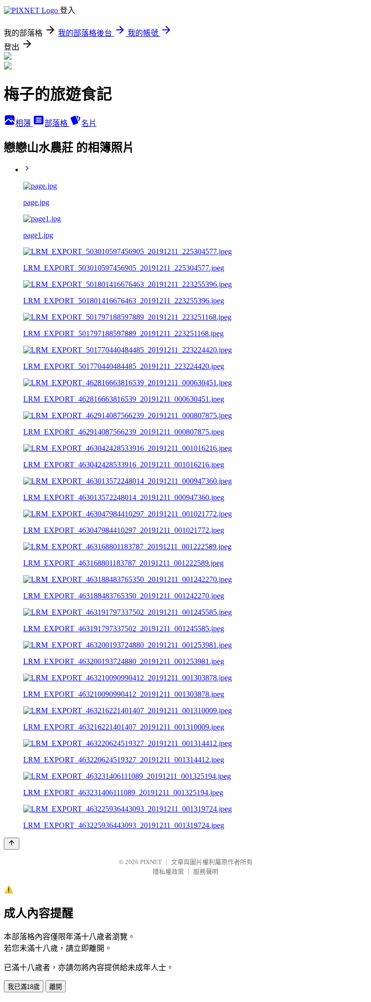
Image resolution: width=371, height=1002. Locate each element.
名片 (89, 123)
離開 (55, 986)
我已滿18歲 (24, 986)
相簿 (24, 123)
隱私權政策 (168, 871)
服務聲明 (205, 871)
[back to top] (11, 844)
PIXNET (151, 862)
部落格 (57, 123)
